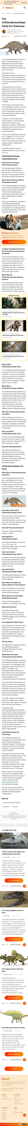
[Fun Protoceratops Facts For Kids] (14, 325)
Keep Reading (15, 880)
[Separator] (24, 1115)
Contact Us (5, 1097)
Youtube (4, 1119)
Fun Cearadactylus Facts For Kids (13, 356)
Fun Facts (8, 13)
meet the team (18, 1099)
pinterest (4, 1112)
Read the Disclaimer (9, 825)
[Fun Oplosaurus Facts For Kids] (14, 1016)
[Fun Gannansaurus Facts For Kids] (14, 957)
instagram (4, 1114)
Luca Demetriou (15, 33)
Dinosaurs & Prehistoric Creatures (11, 311)
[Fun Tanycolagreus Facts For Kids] (14, 899)
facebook (4, 1110)
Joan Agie (6, 857)
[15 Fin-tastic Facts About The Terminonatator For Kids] (14, 840)
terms (15, 1110)
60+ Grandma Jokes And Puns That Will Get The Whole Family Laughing (11, 3)
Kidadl (3, 13)
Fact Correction (23, 825)
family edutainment (19, 1103)
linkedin (4, 1116)
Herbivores (6, 806)
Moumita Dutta (18, 29)
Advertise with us (6, 1099)
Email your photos (14, 242)
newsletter (17, 1101)
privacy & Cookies (18, 1112)
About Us (16, 1097)
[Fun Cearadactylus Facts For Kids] (14, 348)
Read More (24, 2)
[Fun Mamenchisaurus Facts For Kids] (14, 303)
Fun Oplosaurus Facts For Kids (13, 1028)
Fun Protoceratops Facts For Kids (13, 335)
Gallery (5, 53)
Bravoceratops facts (8, 782)
